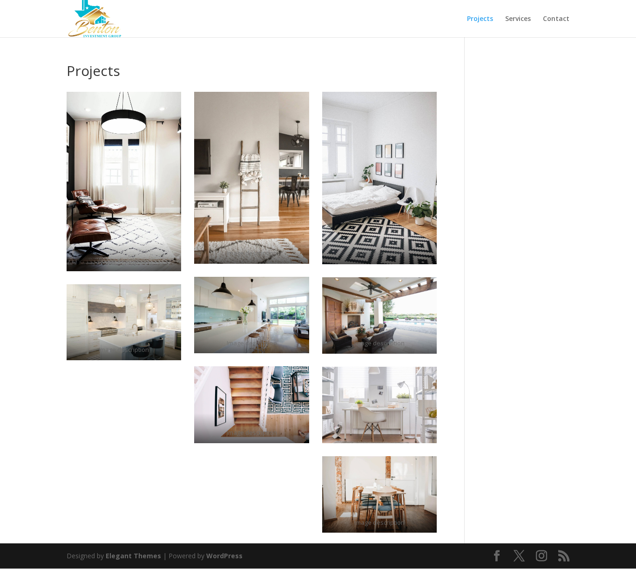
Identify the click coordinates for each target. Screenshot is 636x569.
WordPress (224, 555)
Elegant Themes (133, 555)
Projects (480, 19)
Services (518, 19)
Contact (556, 19)
